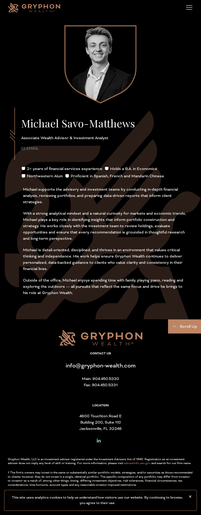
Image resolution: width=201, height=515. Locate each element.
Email (32, 148)
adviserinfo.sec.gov (137, 463)
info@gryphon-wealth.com (101, 365)
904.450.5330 (105, 378)
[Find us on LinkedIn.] (98, 440)
